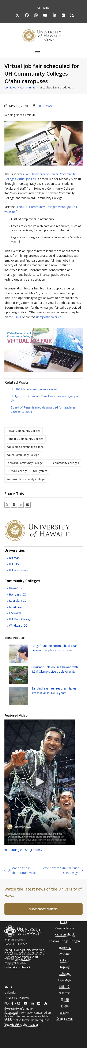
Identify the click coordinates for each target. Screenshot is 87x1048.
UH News (45, 106)
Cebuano (65, 973)
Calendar (10, 992)
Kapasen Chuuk (65, 934)
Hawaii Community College (23, 431)
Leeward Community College (25, 463)
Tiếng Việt (65, 947)
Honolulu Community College (25, 439)
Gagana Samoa (64, 928)
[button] (43, 51)
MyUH (8, 1019)
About (8, 987)
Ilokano (64, 960)
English (64, 921)
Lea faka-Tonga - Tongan (64, 941)
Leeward (17, 613)
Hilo (14, 564)
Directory (10, 1003)
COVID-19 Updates (16, 998)
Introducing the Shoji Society (23, 850)
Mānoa (16, 558)
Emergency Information (19, 1008)
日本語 (65, 999)
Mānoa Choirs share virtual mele (20, 870)
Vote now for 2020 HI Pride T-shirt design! (61, 870)
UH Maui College (17, 471)
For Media (10, 1014)
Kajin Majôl (64, 980)
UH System (40, 471)
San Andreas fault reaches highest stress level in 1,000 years (54, 690)
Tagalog (64, 967)
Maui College (20, 619)
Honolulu (17, 594)
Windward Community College (26, 479)
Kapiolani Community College (25, 447)
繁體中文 (64, 993)
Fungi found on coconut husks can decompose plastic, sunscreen (54, 648)
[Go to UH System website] (43, 540)
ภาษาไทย (64, 954)
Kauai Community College (23, 455)
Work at (11, 1024)
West (19, 570)
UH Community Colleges (64, 463)
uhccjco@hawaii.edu (49, 317)
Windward (18, 625)
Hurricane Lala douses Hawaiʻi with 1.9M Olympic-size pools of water (54, 669)
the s (15, 317)
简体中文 (64, 986)
